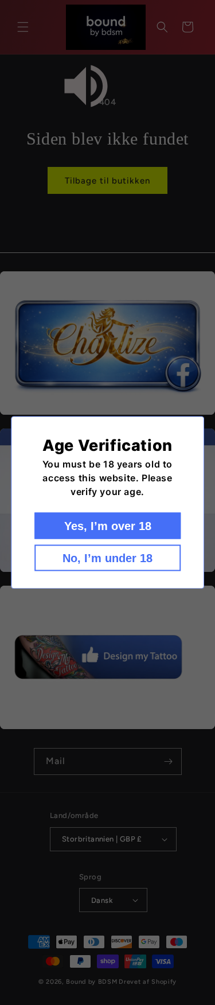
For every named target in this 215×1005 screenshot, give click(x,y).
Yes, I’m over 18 (107, 526)
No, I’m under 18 (107, 558)
